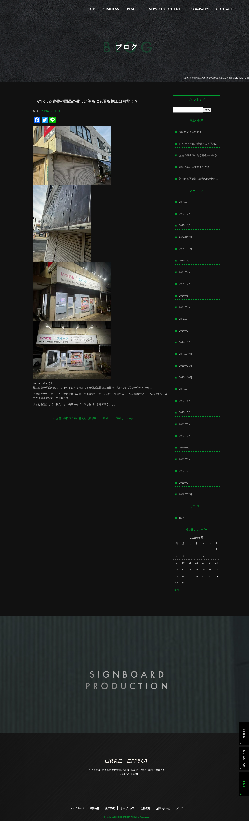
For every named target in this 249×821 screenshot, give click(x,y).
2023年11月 (185, 365)
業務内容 (112, 9)
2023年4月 (185, 447)
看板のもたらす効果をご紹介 (195, 167)
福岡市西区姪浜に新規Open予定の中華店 (199, 178)
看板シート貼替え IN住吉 (120, 418)
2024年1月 (185, 342)
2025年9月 (185, 202)
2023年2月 (185, 471)
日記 (181, 517)
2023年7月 (185, 412)
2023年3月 (185, 459)
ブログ (179, 808)
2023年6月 (185, 424)
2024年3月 (185, 319)
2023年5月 (185, 435)
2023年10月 (185, 377)
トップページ (90, 9)
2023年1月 (185, 482)
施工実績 (133, 9)
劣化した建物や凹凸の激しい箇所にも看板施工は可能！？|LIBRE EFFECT (216, 78)
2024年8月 (185, 260)
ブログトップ (196, 99)
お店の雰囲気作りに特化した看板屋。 (76, 418)
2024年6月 (185, 283)
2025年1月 (185, 225)
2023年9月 (185, 389)
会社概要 (199, 9)
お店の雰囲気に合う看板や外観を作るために (199, 155)
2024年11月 (185, 248)
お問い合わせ (224, 9)
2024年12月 (185, 237)
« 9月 (176, 590)
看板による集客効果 (190, 132)
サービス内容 (165, 9)
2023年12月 (185, 354)
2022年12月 (185, 494)
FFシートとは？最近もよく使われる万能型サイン (199, 143)
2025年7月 (185, 213)
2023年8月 (185, 400)
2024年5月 (185, 295)
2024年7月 (185, 272)
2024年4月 (185, 307)
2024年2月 (185, 330)
